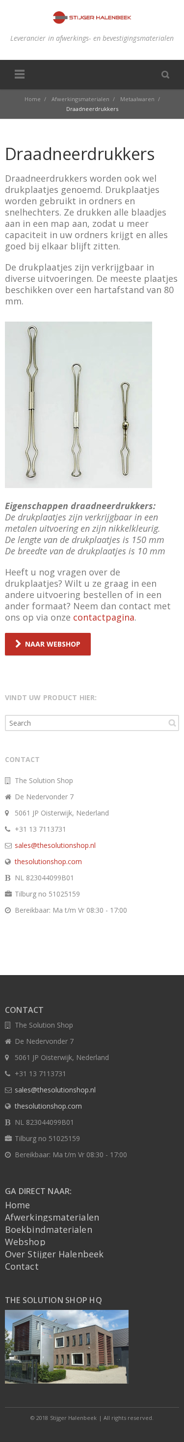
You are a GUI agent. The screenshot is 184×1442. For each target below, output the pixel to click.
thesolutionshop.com (48, 861)
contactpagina (103, 617)
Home (17, 1205)
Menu (19, 74)
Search (172, 723)
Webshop (25, 1242)
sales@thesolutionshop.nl (55, 845)
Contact (22, 1266)
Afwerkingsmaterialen (52, 1217)
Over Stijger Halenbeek (54, 1254)
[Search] (165, 74)
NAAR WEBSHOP (52, 644)
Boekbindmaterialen (48, 1229)
